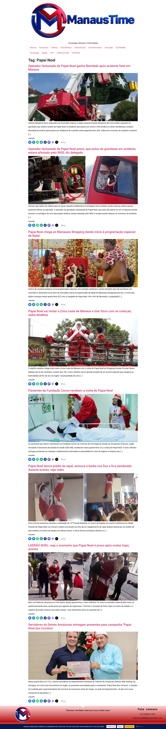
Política (54, 47)
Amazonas (43, 47)
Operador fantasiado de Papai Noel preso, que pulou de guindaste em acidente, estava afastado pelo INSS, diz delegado (82, 150)
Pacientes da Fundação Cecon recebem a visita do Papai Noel (70, 390)
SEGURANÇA (66, 47)
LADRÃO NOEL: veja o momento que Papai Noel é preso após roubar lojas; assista (78, 547)
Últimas (33, 47)
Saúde (44, 53)
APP (52, 53)
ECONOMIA (121, 47)
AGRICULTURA (63, 53)
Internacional (80, 47)
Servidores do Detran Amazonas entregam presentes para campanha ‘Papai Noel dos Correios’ (79, 626)
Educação (109, 47)
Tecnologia (34, 53)
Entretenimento (95, 47)
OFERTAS (76, 53)
